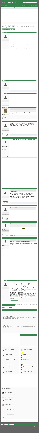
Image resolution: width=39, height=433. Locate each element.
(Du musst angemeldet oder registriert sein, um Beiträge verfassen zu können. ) (26, 304)
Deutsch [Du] (11, 424)
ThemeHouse (8, 429)
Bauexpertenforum (4, 424)
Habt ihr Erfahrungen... (8, 392)
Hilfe (15, 426)
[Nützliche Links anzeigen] (36, 23)
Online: (24, 5)
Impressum (21, 426)
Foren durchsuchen (4, 7)
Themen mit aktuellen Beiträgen (12, 7)
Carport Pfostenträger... (9, 371)
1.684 (7, 148)
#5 (36, 121)
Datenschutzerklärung (33, 426)
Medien (6, 5)
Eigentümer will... (7, 416)
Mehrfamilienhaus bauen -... (9, 414)
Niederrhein (6, 203)
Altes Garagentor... (8, 411)
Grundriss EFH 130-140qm (27, 349)
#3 (36, 93)
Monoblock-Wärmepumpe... (9, 366)
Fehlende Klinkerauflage (9, 361)
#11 (36, 280)
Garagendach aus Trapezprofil (10, 359)
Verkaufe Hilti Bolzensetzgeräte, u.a (8, 316)
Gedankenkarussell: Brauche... (10, 402)
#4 (36, 107)
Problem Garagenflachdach (27, 354)
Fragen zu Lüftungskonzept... (9, 364)
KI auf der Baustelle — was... (9, 406)
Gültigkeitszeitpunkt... (26, 364)
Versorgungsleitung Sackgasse (10, 409)
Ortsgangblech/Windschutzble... (28, 371)
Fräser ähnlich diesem (26, 44)
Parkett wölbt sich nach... (9, 389)
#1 (36, 32)
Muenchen (7, 135)
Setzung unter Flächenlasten (9, 349)
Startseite (13, 426)
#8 (36, 205)
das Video (14, 42)
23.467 (7, 132)
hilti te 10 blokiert (5, 325)
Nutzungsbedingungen (26, 426)
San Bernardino (6, 119)
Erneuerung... (7, 356)
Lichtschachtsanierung (27, 361)
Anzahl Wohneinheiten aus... (9, 354)
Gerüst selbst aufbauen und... (10, 399)
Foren (2, 5)
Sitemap (18, 426)
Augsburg (7, 152)
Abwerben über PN (8, 404)
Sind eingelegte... (26, 359)
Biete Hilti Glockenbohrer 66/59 (8, 330)
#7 (36, 188)
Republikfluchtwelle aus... (9, 397)
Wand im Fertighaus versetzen (10, 369)
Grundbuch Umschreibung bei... (10, 394)
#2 (36, 80)
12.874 (7, 116)
